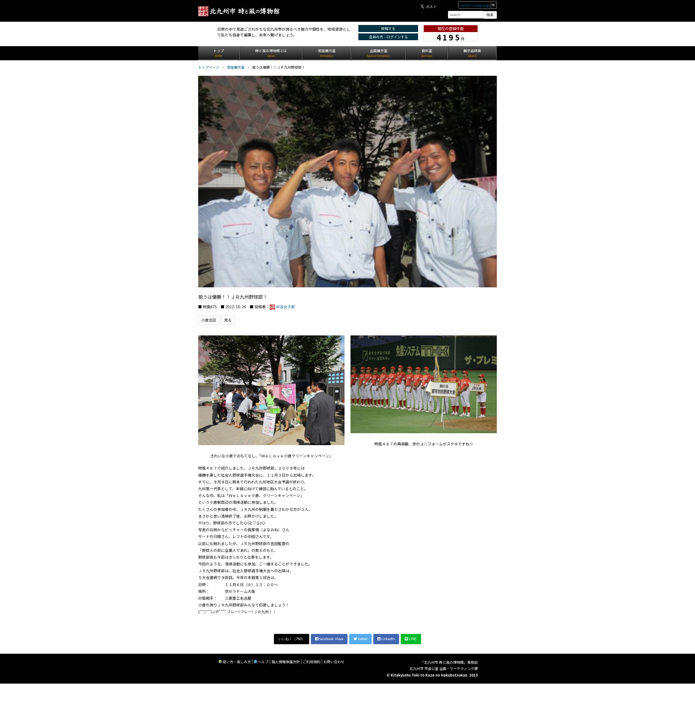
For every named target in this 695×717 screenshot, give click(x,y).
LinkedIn (387, 639)
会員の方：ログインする (388, 36)
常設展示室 (236, 67)
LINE (412, 639)
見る (228, 320)
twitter (362, 639)
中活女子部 (285, 306)
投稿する (388, 28)
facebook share (330, 639)
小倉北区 (208, 320)
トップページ (208, 67)
